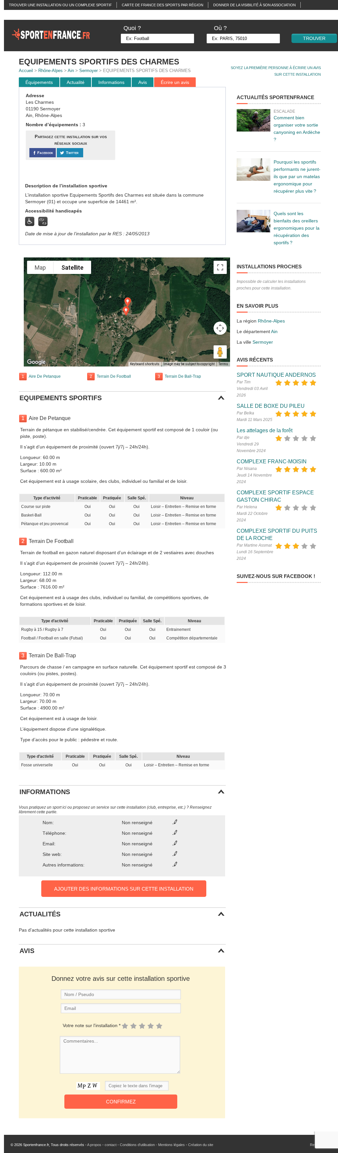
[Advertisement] (171, 135)
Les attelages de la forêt (264, 430)
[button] (126, 311)
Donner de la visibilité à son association (254, 5)
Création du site (200, 1145)
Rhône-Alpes (50, 70)
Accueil (26, 70)
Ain (71, 70)
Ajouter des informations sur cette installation (123, 889)
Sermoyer (88, 70)
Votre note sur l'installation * (91, 1025)
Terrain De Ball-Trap (183, 376)
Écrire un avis (175, 82)
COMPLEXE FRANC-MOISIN (272, 461)
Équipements (39, 82)
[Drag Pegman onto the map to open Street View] (220, 352)
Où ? (220, 28)
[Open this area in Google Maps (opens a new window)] (36, 362)
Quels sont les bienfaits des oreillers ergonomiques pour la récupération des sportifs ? (297, 228)
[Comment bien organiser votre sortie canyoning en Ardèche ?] (253, 120)
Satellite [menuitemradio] (72, 267)
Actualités (20, 15)
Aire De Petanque (45, 376)
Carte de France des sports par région (162, 5)
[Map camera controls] (220, 328)
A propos (94, 1145)
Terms (223, 364)
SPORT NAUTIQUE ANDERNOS (276, 375)
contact (111, 1145)
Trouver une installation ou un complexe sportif (60, 5)
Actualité (75, 82)
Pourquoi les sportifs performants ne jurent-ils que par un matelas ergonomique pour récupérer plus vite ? (297, 176)
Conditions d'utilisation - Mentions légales (152, 1145)
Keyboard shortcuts (144, 364)
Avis (142, 82)
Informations (111, 82)
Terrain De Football (114, 376)
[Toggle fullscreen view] (220, 267)
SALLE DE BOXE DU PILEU (271, 406)
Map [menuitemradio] (40, 267)
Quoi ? (132, 28)
